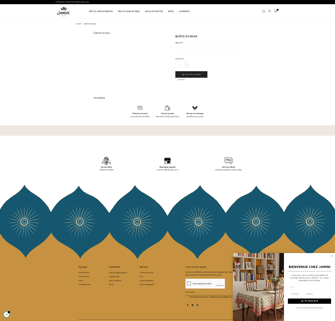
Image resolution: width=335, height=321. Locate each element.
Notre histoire (84, 272)
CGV (141, 276)
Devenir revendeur (146, 280)
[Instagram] (197, 305)
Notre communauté (147, 284)
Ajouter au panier (193, 75)
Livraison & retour (146, 272)
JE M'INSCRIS (309, 301)
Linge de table (114, 276)
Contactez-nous (84, 284)
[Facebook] (188, 305)
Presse (81, 280)
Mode (111, 284)
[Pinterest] (192, 305)
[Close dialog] (332, 256)
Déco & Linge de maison (118, 272)
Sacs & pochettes (115, 280)
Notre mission (84, 276)
